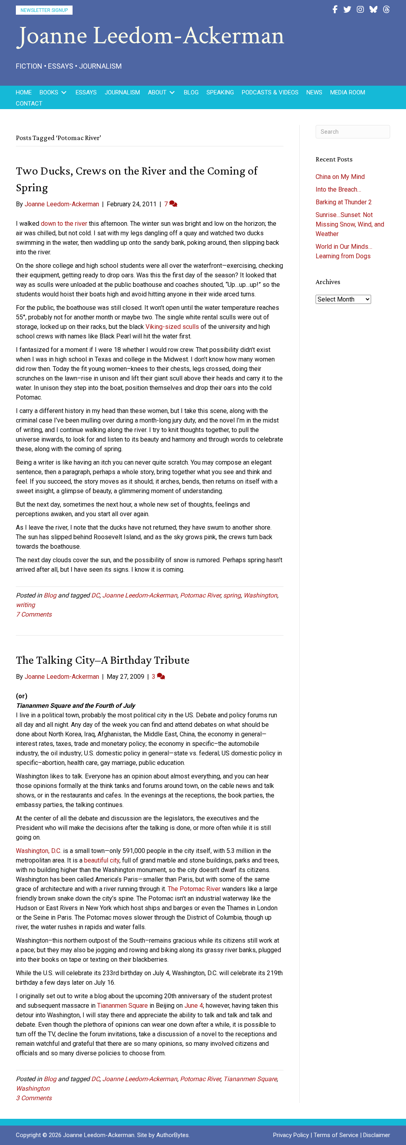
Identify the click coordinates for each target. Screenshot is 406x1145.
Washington (260, 595)
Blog (50, 595)
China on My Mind (340, 177)
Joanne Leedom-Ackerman (139, 595)
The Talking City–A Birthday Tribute (103, 659)
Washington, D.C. (38, 851)
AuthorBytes (172, 1135)
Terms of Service (336, 1135)
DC (95, 595)
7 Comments (34, 614)
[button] (44, 10)
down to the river (64, 223)
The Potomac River (194, 889)
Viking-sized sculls (172, 326)
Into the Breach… (338, 189)
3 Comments (34, 1098)
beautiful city (101, 860)
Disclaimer (376, 1135)
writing (25, 605)
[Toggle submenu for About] (172, 92)
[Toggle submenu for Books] (64, 92)
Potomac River (200, 595)
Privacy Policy (291, 1135)
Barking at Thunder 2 (344, 202)
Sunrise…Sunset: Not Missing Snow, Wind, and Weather (350, 224)
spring (232, 595)
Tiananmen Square (122, 1005)
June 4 (193, 1005)
